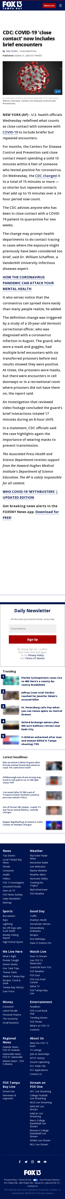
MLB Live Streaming (41, 1102)
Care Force (8, 991)
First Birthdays (37, 938)
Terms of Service (34, 658)
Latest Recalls (10, 1010)
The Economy (10, 1018)
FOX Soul (35, 975)
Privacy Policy (36, 655)
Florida (6, 866)
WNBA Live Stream (40, 1140)
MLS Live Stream (39, 1144)
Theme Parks (10, 972)
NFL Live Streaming (40, 1091)
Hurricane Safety (39, 878)
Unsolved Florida (12, 886)
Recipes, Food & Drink (11, 982)
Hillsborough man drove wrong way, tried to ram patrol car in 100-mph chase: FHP (22, 780)
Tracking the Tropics (36, 884)
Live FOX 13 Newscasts (36, 962)
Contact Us (36, 1074)
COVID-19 (10, 132)
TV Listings (36, 1050)
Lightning (7, 923)
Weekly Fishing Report (10, 936)
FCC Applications (39, 1070)
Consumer (8, 870)
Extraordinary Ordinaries (37, 929)
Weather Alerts (38, 874)
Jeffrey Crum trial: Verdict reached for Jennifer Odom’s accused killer (39, 696)
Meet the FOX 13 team (39, 1044)
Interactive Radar (39, 862)
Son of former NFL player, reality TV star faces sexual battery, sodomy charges (22, 810)
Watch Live (49, 6)
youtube (39, 1161)
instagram (32, 1161)
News (7, 851)
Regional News (9, 1040)
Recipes (34, 934)
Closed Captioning (39, 1062)
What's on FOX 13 (39, 1025)
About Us (37, 1038)
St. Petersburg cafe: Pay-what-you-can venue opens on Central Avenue (41, 711)
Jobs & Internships (40, 1054)
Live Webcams (38, 866)
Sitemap (7, 902)
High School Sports (13, 941)
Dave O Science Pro (40, 942)
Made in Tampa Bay (13, 976)
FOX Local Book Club (38, 1012)
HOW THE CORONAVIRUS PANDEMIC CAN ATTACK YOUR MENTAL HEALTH (28, 283)
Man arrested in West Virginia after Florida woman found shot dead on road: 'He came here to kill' (21, 765)
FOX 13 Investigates (13, 882)
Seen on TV (9, 890)
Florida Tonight (11, 960)
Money (8, 1002)
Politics (6, 878)
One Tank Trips (11, 968)
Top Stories (9, 855)
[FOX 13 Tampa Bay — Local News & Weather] (12, 5)
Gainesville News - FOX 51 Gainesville (12, 1055)
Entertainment (41, 1002)
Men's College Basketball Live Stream (38, 1123)
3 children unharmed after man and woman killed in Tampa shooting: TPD (41, 741)
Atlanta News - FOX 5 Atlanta (13, 1062)
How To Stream (38, 956)
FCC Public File (38, 1066)
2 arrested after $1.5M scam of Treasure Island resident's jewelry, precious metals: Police (21, 795)
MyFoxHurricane (39, 889)
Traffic (33, 915)
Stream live (9, 1091)
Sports (7, 911)
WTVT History (37, 1058)
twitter (26, 1161)
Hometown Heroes (40, 923)
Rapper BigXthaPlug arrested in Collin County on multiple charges (23, 823)
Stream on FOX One (38, 1085)
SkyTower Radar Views (39, 857)
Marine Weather (38, 870)
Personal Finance (12, 1014)
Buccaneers (9, 915)
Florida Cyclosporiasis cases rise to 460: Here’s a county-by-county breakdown (41, 681)
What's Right (9, 956)
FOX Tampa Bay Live (39, 992)
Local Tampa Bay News (12, 861)
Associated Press (28, 51)
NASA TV (35, 986)
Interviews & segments (9, 1097)
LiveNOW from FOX (40, 967)
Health (6, 874)
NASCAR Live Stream (37, 1108)
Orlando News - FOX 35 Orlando (11, 1048)
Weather (36, 851)
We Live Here (12, 951)
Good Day (37, 911)
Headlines (35, 1006)
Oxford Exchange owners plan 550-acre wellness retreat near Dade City (40, 726)
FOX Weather (37, 893)
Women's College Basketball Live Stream (39, 1133)
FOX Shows (36, 1021)
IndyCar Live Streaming (36, 1115)
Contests (35, 1029)
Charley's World (38, 919)
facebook (19, 1161)
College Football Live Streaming (38, 1097)
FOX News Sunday (12, 894)
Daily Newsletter (11, 898)
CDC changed (46, 175)
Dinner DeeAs (10, 964)
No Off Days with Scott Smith (12, 929)
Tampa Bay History (13, 987)
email (45, 1161)
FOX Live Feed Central (37, 981)
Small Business (11, 1022)
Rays (5, 919)
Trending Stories (39, 1017)
